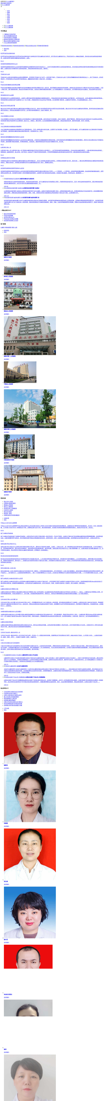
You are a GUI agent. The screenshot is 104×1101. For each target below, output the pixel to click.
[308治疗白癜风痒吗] (10, 666)
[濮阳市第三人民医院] (30, 427)
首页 (8, 10)
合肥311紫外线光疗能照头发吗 (12, 695)
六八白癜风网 (10, 1)
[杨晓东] (30, 763)
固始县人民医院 (8, 311)
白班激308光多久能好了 (11, 693)
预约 (7, 260)
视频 (8, 12)
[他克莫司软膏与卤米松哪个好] (13, 197)
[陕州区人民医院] (15, 275)
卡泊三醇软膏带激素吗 (10, 42)
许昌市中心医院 (8, 510)
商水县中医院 (8, 511)
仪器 (8, 16)
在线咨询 (8, 3)
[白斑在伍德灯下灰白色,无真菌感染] (14, 677)
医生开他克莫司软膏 (10, 213)
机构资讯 (21, 45)
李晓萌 (6, 823)
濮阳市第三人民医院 (10, 429)
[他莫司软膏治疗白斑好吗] (12, 178)
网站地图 (3, 3)
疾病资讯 (9, 45)
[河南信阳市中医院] (19, 458)
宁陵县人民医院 (8, 384)
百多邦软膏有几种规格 (10, 37)
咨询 (5, 260)
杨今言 (6, 939)
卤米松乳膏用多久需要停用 (12, 39)
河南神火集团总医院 (10, 503)
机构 (8, 22)
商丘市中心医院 (8, 501)
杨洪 (5, 1049)
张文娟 (6, 881)
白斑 (16, 227)
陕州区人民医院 (8, 276)
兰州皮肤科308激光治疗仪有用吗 (13, 691)
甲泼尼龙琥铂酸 (8, 215)
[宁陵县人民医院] (20, 382)
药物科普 (45, 45)
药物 (8, 17)
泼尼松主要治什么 (9, 217)
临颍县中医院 (8, 491)
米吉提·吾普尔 (8, 994)
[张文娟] (30, 880)
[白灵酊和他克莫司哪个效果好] (13, 188)
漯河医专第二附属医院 (10, 508)
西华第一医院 (8, 513)
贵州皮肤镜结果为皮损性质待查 (13, 703)
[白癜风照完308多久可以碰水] (12, 655)
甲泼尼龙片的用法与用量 (11, 219)
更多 (5, 50)
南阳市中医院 (8, 257)
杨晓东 (6, 765)
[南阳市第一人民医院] (30, 354)
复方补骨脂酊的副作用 (10, 36)
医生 (8, 14)
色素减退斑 (8, 227)
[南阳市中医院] (20, 255)
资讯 (8, 19)
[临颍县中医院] (28, 490)
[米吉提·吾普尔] (28, 993)
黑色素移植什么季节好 (10, 698)
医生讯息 (33, 45)
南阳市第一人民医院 (10, 356)
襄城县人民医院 (8, 505)
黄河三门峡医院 (8, 506)
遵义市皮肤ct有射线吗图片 (11, 696)
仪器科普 (6, 518)
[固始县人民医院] (18, 309)
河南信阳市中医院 (9, 459)
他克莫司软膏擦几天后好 (11, 220)
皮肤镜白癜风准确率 (10, 700)
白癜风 (3, 227)
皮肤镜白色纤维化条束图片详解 (13, 705)
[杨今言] (30, 938)
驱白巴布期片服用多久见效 (12, 41)
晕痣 (13, 227)
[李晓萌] (30, 821)
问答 (8, 21)
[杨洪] (28, 1047)
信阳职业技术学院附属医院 (12, 515)
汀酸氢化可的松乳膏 (10, 34)
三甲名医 (6, 708)
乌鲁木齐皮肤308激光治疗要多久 (13, 702)
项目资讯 (6, 48)
